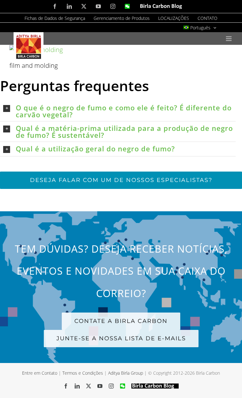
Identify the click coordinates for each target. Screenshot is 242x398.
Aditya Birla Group (125, 373)
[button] (119, 111)
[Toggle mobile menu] (229, 38)
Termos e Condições (82, 373)
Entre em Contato (39, 373)
